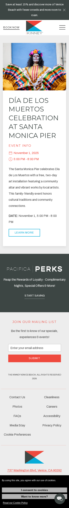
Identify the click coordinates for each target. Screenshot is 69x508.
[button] (64, 10)
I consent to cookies (34, 490)
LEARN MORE (24, 232)
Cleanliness (51, 397)
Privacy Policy (51, 425)
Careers (51, 406)
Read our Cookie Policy (15, 502)
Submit (34, 358)
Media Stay (17, 425)
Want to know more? (34, 496)
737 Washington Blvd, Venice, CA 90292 (34, 470)
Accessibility (51, 416)
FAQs (17, 416)
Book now (11, 27)
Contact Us (17, 397)
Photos (17, 406)
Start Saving (35, 295)
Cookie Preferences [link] (17, 434)
